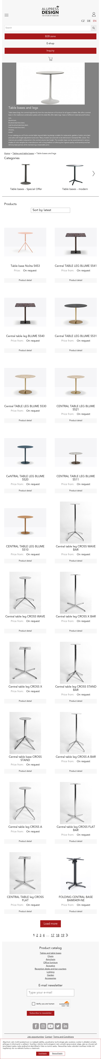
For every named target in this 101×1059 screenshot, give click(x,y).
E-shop (50, 43)
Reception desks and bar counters (50, 969)
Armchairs (50, 960)
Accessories (50, 978)
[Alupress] (50, 11)
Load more (50, 923)
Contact (48, 1037)
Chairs (50, 956)
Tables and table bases (23, 154)
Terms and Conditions (63, 1037)
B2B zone (50, 36)
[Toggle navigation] (13, 15)
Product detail (25, 280)
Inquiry (50, 50)
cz (83, 21)
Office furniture (50, 963)
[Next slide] (93, 173)
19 (62, 935)
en (94, 21)
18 (57, 935)
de (88, 21)
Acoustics (50, 966)
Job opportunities (35, 1037)
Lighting (50, 972)
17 (52, 935)
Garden (50, 975)
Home (7, 154)
